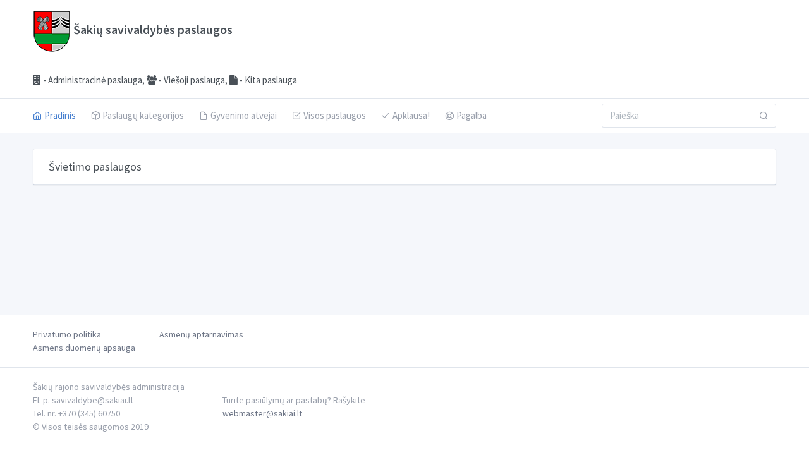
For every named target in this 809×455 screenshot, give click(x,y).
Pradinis (60, 115)
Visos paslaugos (334, 115)
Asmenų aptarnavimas (201, 334)
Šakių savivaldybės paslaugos (152, 29)
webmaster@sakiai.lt (262, 413)
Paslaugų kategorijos (143, 115)
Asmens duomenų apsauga (84, 347)
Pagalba (471, 115)
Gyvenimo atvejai (243, 115)
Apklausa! (411, 115)
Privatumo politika (67, 334)
